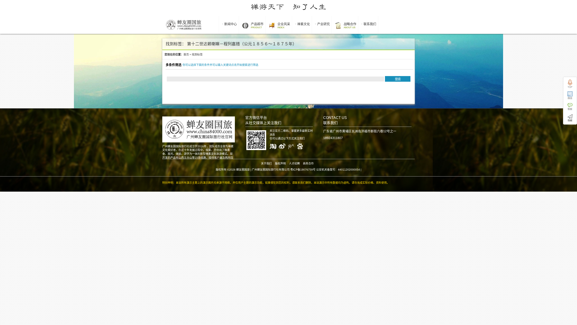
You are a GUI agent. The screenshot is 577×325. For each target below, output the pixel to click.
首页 (186, 54)
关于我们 (266, 163)
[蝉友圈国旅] (184, 30)
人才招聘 (294, 163)
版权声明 (280, 163)
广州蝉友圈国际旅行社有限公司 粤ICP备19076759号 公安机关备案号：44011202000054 (306, 169)
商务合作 (308, 163)
